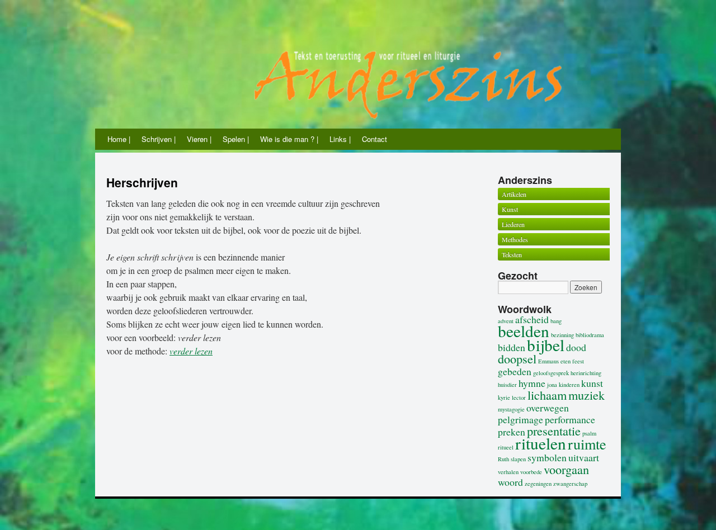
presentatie (554, 430)
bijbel (545, 345)
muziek (586, 394)
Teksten (512, 254)
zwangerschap (570, 484)
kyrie (504, 397)
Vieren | (199, 139)
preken (511, 431)
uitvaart (583, 457)
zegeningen (538, 484)
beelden (523, 331)
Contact (374, 139)
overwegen (547, 407)
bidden (511, 347)
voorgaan (566, 469)
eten (565, 361)
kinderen (569, 385)
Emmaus (548, 361)
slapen (518, 459)
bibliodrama (590, 335)
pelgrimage (520, 419)
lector (519, 397)
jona (552, 385)
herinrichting (586, 373)
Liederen (513, 224)
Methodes (515, 239)
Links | (340, 139)
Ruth (503, 459)
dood (576, 347)
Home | (118, 139)
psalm (589, 433)
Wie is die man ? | (289, 139)
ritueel (506, 447)
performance (570, 419)
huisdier (507, 385)
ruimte (587, 443)
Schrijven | (159, 139)
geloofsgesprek (551, 373)
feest (578, 361)
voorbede (531, 472)
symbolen (547, 457)
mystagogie (511, 409)
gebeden (514, 371)
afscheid (532, 319)
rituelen (540, 443)
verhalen (508, 472)
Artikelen (514, 194)
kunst (592, 383)
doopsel (517, 358)
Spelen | (236, 139)
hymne (532, 383)
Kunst (510, 209)
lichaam (547, 394)
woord (510, 482)
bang (556, 321)
